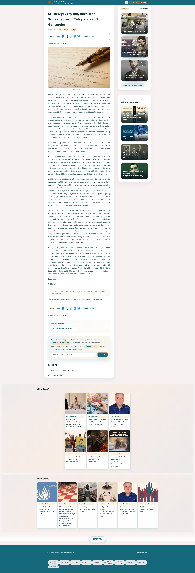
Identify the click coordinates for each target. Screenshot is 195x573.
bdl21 (146, 552)
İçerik (141, 15)
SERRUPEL (97, 539)
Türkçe (73, 30)
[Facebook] (63, 36)
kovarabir (61, 324)
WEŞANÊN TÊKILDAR (61, 343)
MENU (144, 2)
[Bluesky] (78, 36)
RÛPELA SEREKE (91, 346)
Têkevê (134, 2)
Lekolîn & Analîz (63, 30)
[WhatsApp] (70, 36)
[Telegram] (74, 36)
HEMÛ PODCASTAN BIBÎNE (132, 85)
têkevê (61, 375)
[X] (67, 36)
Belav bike (142, 18)
